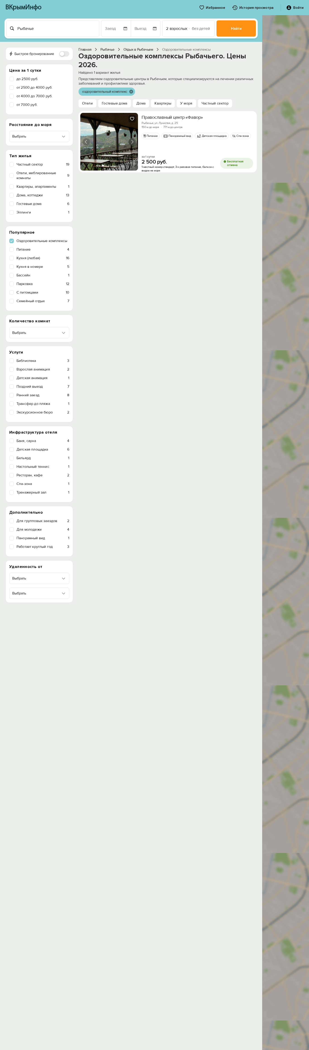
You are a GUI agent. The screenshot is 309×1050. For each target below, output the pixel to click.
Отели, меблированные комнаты (43, 175)
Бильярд (43, 458)
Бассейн (43, 275)
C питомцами (43, 292)
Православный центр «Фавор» (172, 117)
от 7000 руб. (27, 104)
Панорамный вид (43, 538)
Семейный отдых (43, 301)
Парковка (43, 284)
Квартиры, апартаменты (43, 186)
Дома (141, 103)
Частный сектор (43, 164)
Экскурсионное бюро (43, 412)
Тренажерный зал (43, 492)
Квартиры (162, 103)
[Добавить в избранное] (132, 119)
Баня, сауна (43, 441)
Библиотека (43, 361)
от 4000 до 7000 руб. (34, 96)
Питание (43, 249)
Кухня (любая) (43, 258)
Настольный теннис (43, 466)
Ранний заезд (43, 395)
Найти (236, 28)
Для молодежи (43, 529)
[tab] (103, 165)
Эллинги (43, 212)
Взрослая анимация (43, 369)
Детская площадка (43, 449)
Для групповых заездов (43, 521)
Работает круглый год (43, 546)
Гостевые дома (43, 204)
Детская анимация (43, 378)
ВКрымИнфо (23, 7)
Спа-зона (43, 484)
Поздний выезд (43, 386)
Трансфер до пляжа (43, 403)
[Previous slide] (86, 141)
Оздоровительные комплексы (42, 241)
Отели (87, 103)
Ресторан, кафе (43, 475)
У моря (186, 103)
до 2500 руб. (27, 79)
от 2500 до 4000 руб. (34, 87)
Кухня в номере (43, 266)
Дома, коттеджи (43, 195)
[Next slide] (132, 141)
